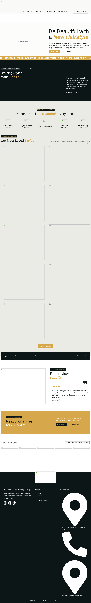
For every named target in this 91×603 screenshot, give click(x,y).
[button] (10, 69)
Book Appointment (49, 11)
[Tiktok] (14, 503)
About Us (37, 11)
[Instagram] (5, 503)
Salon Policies (63, 11)
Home (22, 11)
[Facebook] (10, 503)
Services (29, 11)
